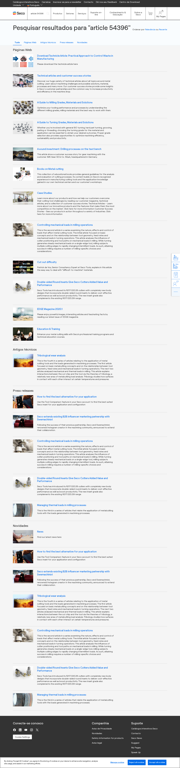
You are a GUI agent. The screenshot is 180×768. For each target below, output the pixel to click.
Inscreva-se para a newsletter (67, 2)
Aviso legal (97, 742)
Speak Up (136, 752)
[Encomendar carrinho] (150, 13)
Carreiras (46, 2)
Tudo (17, 42)
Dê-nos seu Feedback (106, 2)
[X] (37, 730)
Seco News (136, 738)
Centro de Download (129, 2)
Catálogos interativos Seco (26, 2)
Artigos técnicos (48, 42)
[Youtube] (25, 730)
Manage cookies (117, 762)
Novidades (82, 42)
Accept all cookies (157, 762)
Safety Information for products (107, 738)
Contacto (88, 2)
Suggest (135, 742)
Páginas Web (30, 42)
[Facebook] (14, 730)
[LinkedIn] (20, 730)
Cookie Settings (22, 737)
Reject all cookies (136, 762)
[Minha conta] (161, 13)
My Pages (136, 747)
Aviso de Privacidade (102, 728)
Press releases (66, 42)
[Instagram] (31, 730)
